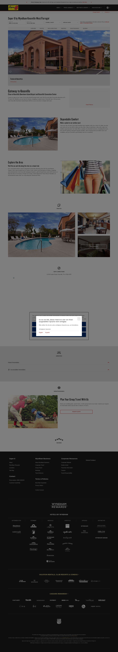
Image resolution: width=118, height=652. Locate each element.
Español (47, 332)
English (41, 332)
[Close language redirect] (79, 319)
